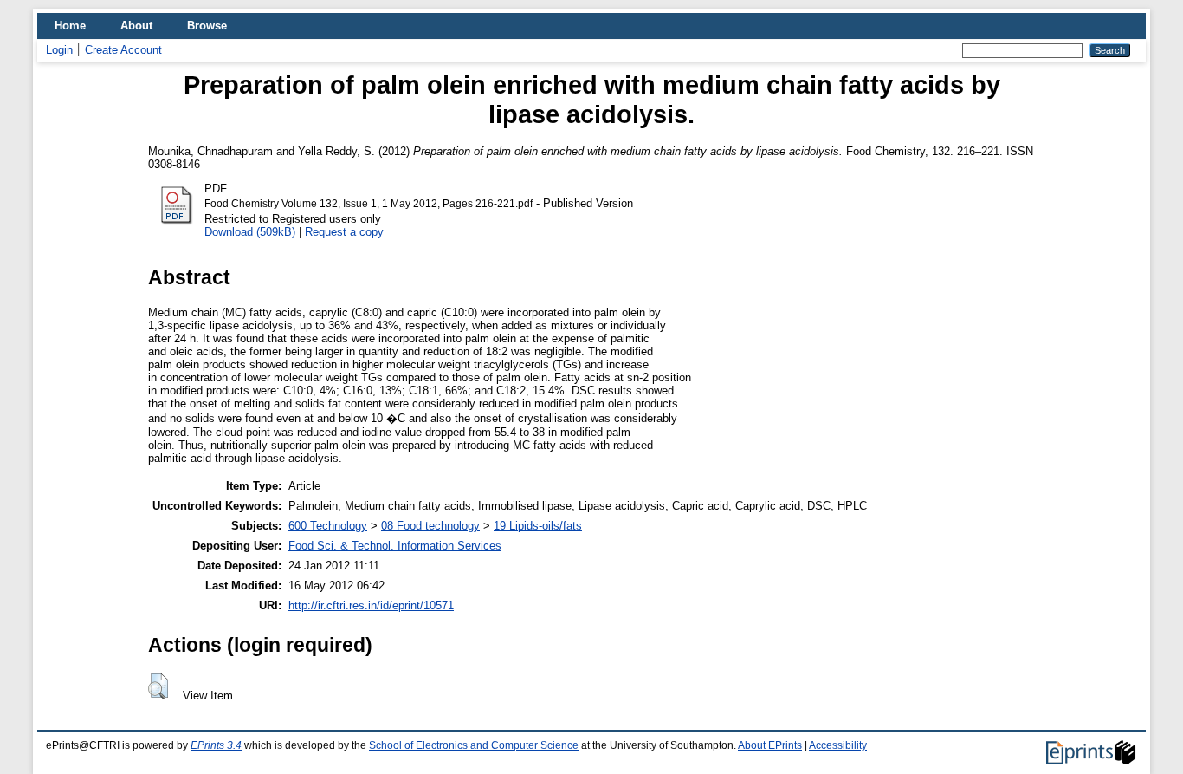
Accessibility (838, 745)
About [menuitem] (136, 25)
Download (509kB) (249, 231)
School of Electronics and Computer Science (474, 745)
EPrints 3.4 (216, 745)
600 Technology (327, 525)
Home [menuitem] (70, 25)
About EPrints (770, 745)
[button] (158, 686)
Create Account (123, 49)
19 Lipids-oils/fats (538, 525)
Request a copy (344, 231)
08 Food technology (430, 525)
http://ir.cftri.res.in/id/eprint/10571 (371, 605)
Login (59, 49)
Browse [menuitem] (207, 25)
